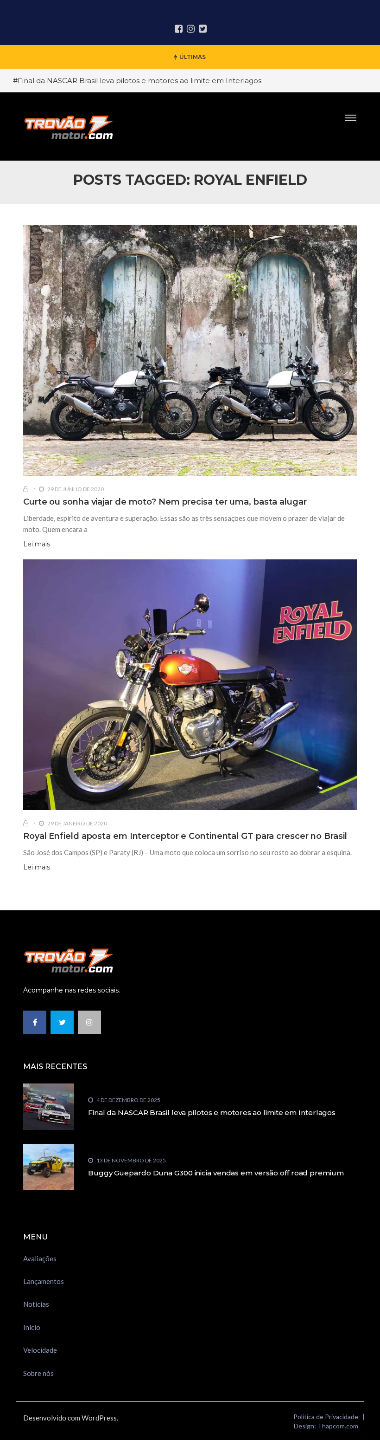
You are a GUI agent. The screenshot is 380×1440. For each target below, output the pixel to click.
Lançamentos (43, 1281)
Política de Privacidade (325, 1417)
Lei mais (36, 544)
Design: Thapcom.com (326, 1426)
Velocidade (40, 1350)
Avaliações (40, 1258)
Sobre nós (38, 1373)
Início (31, 1327)
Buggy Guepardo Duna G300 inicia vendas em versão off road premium (216, 1172)
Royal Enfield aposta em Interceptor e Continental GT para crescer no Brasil (185, 836)
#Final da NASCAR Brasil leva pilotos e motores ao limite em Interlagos (137, 80)
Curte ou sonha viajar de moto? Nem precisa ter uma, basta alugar (165, 502)
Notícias (36, 1304)
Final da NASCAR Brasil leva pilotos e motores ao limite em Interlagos (212, 1112)
